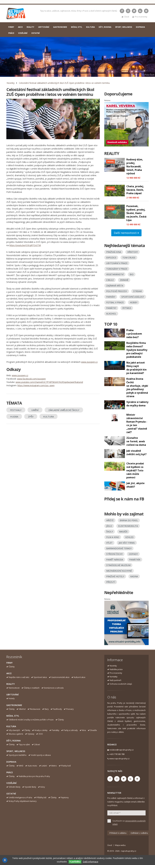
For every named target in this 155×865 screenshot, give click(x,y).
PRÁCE (11, 33)
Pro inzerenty (141, 16)
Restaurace (35, 709)
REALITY (30, 27)
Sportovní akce (40, 677)
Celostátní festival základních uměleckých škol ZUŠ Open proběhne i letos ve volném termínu (64, 82)
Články (12, 666)
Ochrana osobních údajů (121, 684)
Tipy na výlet (24, 744)
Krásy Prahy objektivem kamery (22, 801)
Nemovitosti (14, 688)
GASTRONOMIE (60, 27)
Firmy (9, 662)
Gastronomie (14, 705)
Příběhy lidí (41, 797)
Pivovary (70, 709)
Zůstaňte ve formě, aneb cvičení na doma (136, 441)
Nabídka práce (116, 669)
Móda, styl (12, 715)
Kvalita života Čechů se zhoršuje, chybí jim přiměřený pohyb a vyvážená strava (137, 387)
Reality (10, 683)
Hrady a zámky (41, 730)
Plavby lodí (66, 765)
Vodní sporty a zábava (41, 755)
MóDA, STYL (76, 27)
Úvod (126, 16)
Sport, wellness (15, 751)
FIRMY (11, 27)
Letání (44, 765)
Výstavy (31, 734)
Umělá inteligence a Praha (20, 797)
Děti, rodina (13, 740)
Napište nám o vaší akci (19, 677)
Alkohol (22, 709)
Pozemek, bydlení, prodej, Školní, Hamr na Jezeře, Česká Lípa (136, 213)
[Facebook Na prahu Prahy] (122, 11)
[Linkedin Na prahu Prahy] (140, 11)
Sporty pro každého (17, 755)
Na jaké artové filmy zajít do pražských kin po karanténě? (136, 368)
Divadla (93, 730)
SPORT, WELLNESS (123, 27)
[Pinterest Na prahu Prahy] (146, 11)
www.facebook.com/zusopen (31, 378)
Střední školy (14, 787)
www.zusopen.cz (89, 361)
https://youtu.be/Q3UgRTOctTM (25, 245)
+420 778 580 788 (116, 754)
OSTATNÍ (35, 33)
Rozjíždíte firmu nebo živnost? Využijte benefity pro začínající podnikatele (136, 350)
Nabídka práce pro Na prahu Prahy (34, 776)
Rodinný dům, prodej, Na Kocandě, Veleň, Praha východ (134, 166)
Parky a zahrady (71, 730)
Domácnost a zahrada (54, 688)
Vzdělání (11, 783)
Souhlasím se (129, 822)
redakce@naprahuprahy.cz (121, 750)
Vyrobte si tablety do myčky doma (137, 403)
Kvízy (42, 787)
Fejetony (65, 797)
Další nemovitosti (125, 233)
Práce (9, 772)
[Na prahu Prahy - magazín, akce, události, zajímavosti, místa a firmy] (16, 14)
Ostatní (11, 793)
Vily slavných (14, 730)
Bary (47, 709)
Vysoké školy (30, 787)
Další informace (90, 861)
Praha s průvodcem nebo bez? (134, 334)
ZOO (41, 734)
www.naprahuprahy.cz (119, 758)
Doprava (11, 761)
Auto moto (32, 765)
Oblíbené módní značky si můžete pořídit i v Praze (31, 719)
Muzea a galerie (16, 734)
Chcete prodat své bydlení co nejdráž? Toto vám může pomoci (135, 470)
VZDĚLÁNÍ (22, 33)
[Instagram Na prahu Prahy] (128, 11)
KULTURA (90, 27)
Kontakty (113, 676)
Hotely (12, 698)
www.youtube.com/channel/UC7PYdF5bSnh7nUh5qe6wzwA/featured (49, 382)
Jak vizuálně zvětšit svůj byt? (136, 452)
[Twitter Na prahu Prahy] (134, 11)
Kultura (11, 726)
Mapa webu (120, 845)
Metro (54, 765)
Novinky (11, 82)
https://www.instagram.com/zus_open (35, 385)
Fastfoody (57, 709)
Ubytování (12, 694)
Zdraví (37, 744)
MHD (21, 765)
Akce (9, 673)
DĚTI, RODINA (105, 27)
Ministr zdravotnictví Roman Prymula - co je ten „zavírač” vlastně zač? (136, 423)
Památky (55, 730)
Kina (84, 730)
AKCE (20, 27)
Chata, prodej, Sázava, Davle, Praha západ (135, 190)
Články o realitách (32, 688)
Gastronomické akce (60, 677)
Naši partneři (115, 680)
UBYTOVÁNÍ (43, 27)
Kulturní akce (79, 677)
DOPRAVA (140, 27)
